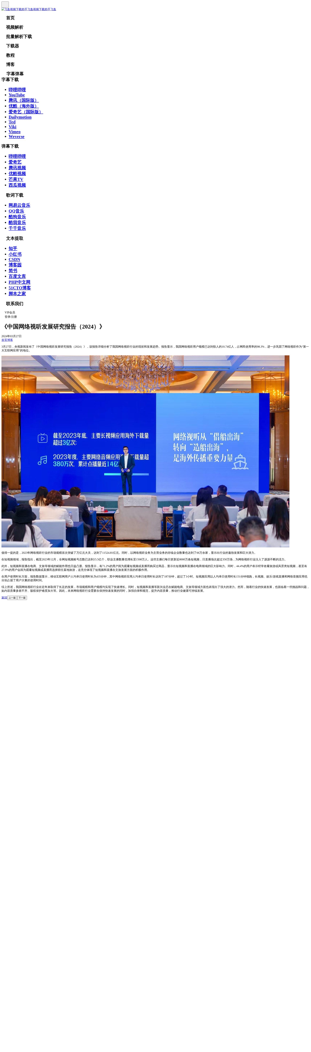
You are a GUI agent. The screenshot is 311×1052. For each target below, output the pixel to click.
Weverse (16, 136)
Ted (12, 122)
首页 (4, 339)
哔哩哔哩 (17, 89)
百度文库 (17, 276)
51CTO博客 (20, 288)
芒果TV (16, 179)
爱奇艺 (15, 162)
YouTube (17, 95)
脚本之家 (17, 293)
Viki (12, 126)
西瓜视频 (17, 185)
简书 (13, 270)
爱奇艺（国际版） (26, 111)
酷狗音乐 (17, 216)
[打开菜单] (5, 4)
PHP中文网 (19, 282)
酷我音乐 (17, 222)
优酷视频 (17, 173)
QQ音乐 (16, 211)
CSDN (14, 259)
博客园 (15, 264)
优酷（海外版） (24, 106)
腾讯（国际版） (24, 100)
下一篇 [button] (22, 597)
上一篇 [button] (12, 597)
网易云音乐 (19, 205)
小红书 (15, 254)
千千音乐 (17, 228)
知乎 (13, 248)
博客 (10, 339)
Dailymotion (20, 117)
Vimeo (15, 131)
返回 (4, 597)
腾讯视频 (17, 167)
